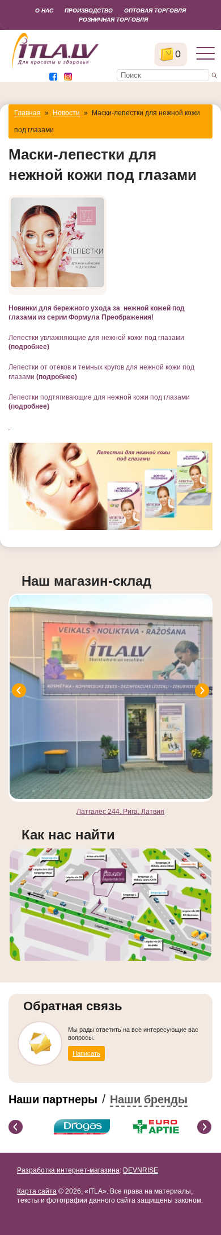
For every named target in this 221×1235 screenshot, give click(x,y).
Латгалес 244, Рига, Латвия (120, 812)
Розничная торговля (113, 19)
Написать (86, 1053)
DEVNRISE (140, 1170)
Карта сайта (37, 1191)
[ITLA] (55, 68)
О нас (44, 10)
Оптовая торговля (155, 10)
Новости (66, 113)
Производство (89, 10)
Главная (27, 113)
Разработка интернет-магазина (68, 1170)
